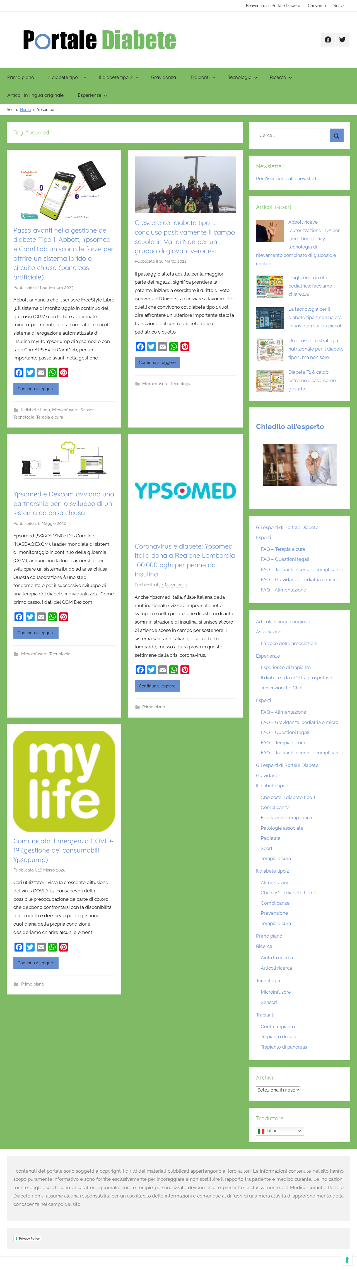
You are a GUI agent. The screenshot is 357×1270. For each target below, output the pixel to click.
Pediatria (270, 838)
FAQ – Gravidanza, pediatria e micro (299, 579)
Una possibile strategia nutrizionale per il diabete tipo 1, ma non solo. (316, 349)
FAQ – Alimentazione (283, 590)
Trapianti (200, 77)
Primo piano (20, 77)
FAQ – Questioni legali (285, 559)
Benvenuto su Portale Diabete (273, 5)
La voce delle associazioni (289, 643)
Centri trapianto (278, 1026)
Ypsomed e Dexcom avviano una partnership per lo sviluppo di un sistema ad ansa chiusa (63, 503)
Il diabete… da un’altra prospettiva (296, 677)
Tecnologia (240, 77)
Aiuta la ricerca (277, 957)
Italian (271, 1130)
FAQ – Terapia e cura (283, 549)
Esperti (263, 537)
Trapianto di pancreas (284, 1047)
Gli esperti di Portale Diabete (287, 527)
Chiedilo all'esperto (290, 426)
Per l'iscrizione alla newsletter (288, 178)
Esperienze (89, 95)
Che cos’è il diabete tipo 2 (288, 892)
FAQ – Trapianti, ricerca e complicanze (302, 569)
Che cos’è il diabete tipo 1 (288, 797)
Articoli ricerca (276, 968)
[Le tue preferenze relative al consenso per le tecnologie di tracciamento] (347, 1260)
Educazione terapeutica (286, 817)
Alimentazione (276, 882)
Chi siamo (317, 5)
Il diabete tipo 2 (116, 77)
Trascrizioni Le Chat (282, 687)
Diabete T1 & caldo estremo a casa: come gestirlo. (312, 380)
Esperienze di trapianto (286, 667)
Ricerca (278, 77)
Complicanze (275, 807)
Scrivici (340, 5)
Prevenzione (274, 913)
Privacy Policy (29, 1238)
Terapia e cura (49, 417)
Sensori (87, 409)
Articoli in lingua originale (35, 95)
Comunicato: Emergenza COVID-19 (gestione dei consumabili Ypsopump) (63, 850)
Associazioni (269, 631)
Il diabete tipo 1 (64, 77)
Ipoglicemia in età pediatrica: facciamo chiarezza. (310, 286)
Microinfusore (65, 409)
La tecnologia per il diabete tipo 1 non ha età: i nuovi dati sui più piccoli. (315, 317)
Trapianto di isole (279, 1036)
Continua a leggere (36, 388)
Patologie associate (282, 828)
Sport (266, 848)
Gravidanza (163, 77)
